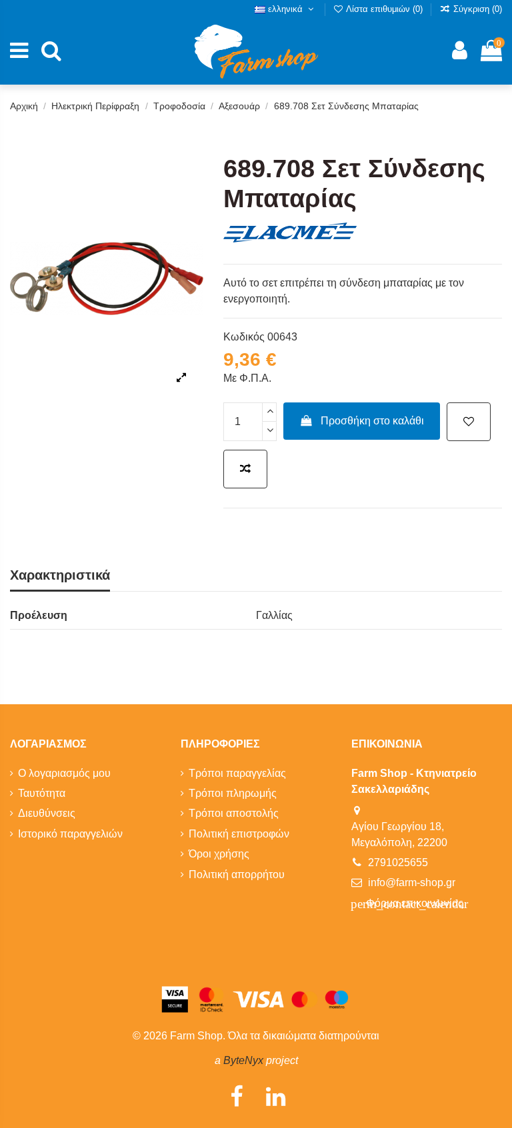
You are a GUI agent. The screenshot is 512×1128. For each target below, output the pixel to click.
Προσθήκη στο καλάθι (372, 420)
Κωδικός (244, 336)
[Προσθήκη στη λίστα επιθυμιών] (469, 421)
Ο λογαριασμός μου (64, 773)
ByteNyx (243, 1060)
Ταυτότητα (41, 793)
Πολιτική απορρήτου (237, 874)
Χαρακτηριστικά (60, 575)
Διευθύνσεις (46, 813)
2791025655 (398, 862)
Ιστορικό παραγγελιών (70, 834)
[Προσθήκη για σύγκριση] (245, 469)
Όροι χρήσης (219, 853)
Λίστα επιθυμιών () (384, 9)
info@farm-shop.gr (411, 882)
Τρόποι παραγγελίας (237, 773)
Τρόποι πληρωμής (233, 793)
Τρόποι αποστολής (234, 813)
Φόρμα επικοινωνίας (409, 904)
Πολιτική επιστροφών (239, 834)
